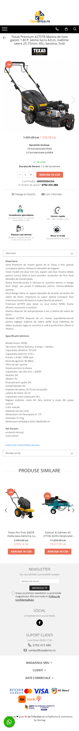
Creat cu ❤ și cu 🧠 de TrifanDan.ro (26, 716)
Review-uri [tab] (13, 453)
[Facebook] (39, 623)
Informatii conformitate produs (23, 445)
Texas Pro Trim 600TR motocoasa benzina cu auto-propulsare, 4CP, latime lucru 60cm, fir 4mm (21, 534)
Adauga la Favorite (25, 194)
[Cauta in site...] (75, 29)
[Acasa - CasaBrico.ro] (39, 16)
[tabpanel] (39, 96)
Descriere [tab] (11, 253)
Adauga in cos (49, 174)
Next (73, 100)
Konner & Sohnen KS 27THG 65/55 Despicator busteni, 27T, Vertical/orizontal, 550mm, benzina (58, 534)
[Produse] (5, 30)
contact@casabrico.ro (41, 650)
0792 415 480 (41, 645)
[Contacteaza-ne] (57, 29)
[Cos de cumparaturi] (66, 29)
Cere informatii (53, 194)
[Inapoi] (3, 37)
